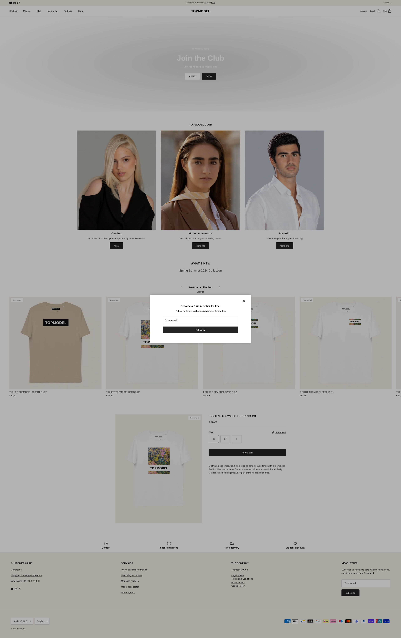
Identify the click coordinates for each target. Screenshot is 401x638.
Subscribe (201, 330)
